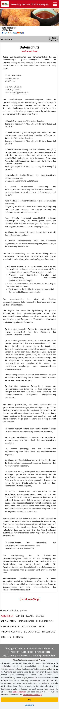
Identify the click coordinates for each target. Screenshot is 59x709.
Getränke (18, 636)
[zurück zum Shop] (29, 51)
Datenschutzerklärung (32, 694)
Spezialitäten (8, 621)
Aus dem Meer (29, 626)
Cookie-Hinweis (19, 691)
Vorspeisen (7, 615)
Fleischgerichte (10, 626)
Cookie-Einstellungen (14, 235)
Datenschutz (23, 655)
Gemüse (40, 615)
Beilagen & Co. (32, 631)
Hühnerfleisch (44, 621)
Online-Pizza (43, 651)
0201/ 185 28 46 (15, 86)
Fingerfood (48, 631)
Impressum (8, 655)
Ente (41, 626)
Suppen (20, 615)
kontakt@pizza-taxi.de (19, 92)
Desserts (6, 636)
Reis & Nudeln (26, 621)
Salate (30, 615)
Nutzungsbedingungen (44, 655)
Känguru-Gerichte (11, 631)
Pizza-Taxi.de (26, 651)
